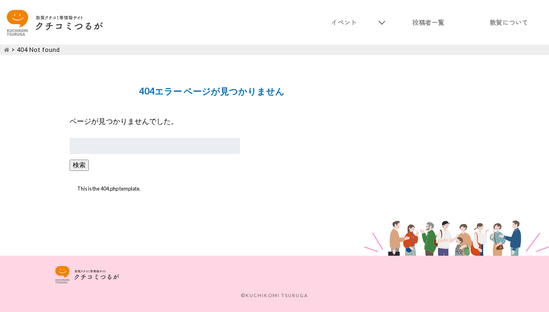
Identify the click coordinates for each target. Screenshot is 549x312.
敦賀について (509, 22)
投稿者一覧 (428, 22)
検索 (79, 164)
